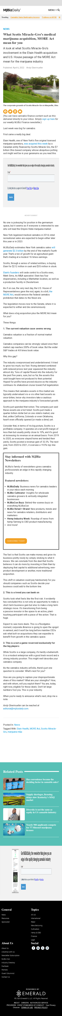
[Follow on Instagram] (47, 948)
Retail (33, 922)
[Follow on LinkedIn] (38, 948)
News (6, 29)
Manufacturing (36, 926)
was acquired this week (36, 143)
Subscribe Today (16, 541)
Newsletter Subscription (10, 956)
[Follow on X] (42, 948)
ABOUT (17, 1003)
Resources (5, 918)
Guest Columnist (8, 973)
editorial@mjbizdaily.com (15, 708)
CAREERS (25, 1003)
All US (33, 915)
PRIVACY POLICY (41, 1008)
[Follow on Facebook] (33, 948)
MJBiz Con (6, 959)
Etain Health (23, 728)
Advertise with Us (8, 952)
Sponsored (6, 922)
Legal (33, 940)
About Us (5, 948)
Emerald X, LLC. (27, 999)
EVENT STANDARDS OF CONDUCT (30, 1005)
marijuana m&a (15, 731)
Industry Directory (8, 963)
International (35, 918)
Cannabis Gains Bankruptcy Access (25, 17)
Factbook (5, 966)
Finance (34, 936)
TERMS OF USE (27, 1008)
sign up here (48, 119)
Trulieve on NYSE (49, 17)
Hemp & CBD (36, 933)
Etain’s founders (11, 272)
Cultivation (35, 929)
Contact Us (6, 977)
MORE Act (35, 728)
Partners (5, 970)
